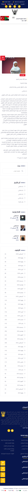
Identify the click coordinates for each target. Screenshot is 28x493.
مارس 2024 (14, 362)
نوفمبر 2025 (14, 285)
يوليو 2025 (14, 300)
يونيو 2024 (14, 350)
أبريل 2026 (14, 269)
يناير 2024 (14, 370)
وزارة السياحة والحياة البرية (7, 440)
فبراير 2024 (14, 366)
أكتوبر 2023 (14, 381)
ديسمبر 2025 (14, 281)
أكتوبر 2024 (14, 335)
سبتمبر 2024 (14, 339)
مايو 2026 (14, 266)
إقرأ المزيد (25, 428)
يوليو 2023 (14, 393)
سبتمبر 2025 (14, 293)
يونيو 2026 (14, 262)
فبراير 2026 (14, 277)
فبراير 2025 (14, 320)
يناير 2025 (14, 323)
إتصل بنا (22, 4)
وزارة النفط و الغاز (9, 443)
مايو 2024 (14, 354)
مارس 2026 (14, 273)
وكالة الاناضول (24, 454)
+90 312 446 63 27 (20, 2)
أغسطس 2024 (14, 343)
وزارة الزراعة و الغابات (9, 446)
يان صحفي (20, 198)
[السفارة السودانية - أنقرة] (14, 12)
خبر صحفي (20, 186)
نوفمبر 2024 (14, 331)
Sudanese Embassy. (8, 488)
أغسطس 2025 (14, 296)
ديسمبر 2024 (14, 327)
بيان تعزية (20, 202)
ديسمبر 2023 (14, 374)
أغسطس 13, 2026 (14, 229)
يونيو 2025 (14, 304)
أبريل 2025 (14, 312)
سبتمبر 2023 (14, 385)
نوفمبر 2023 (14, 377)
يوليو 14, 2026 (15, 239)
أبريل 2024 (14, 358)
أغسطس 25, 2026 (14, 219)
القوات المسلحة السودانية (7, 454)
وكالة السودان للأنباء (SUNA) (9, 450)
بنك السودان (25, 449)
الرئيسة (24, 48)
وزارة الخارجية (24, 440)
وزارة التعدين (24, 446)
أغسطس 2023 (14, 389)
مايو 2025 (14, 308)
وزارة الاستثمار (24, 443)
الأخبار (22, 75)
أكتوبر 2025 (14, 289)
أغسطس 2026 (14, 254)
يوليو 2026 (14, 258)
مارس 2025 (14, 316)
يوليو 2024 (14, 347)
